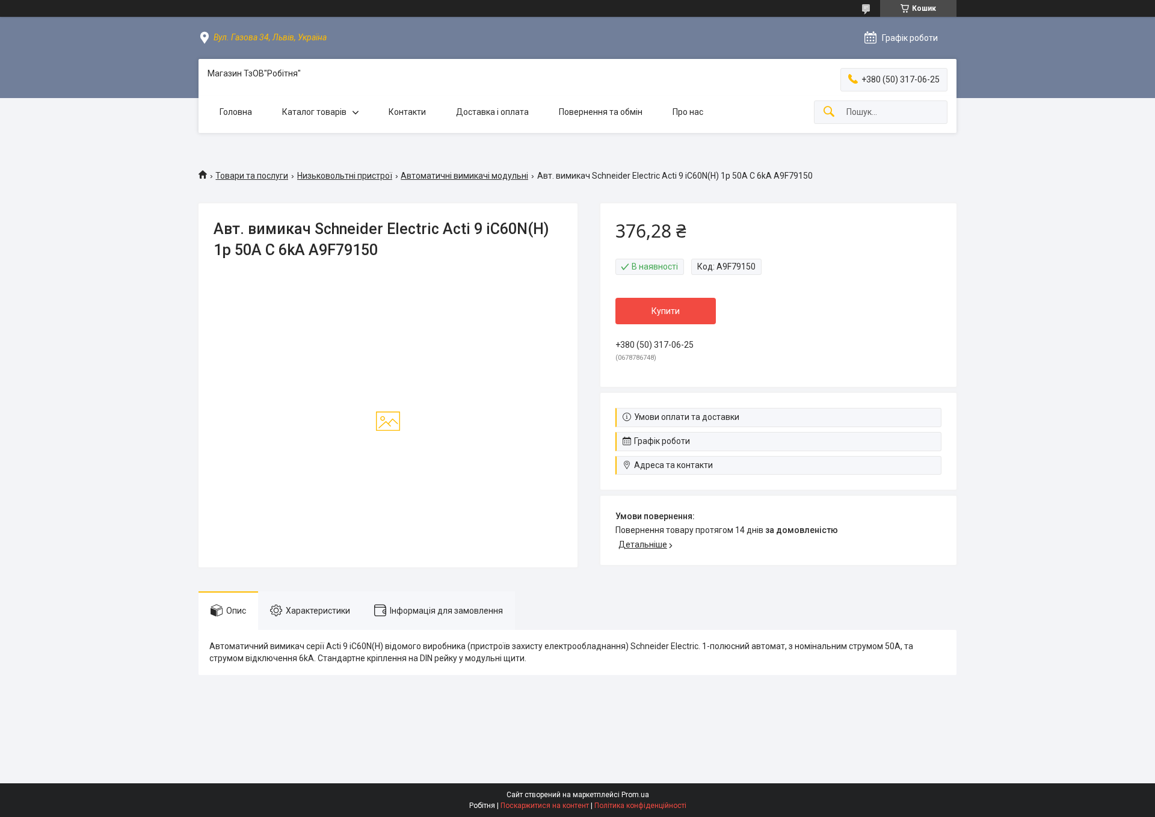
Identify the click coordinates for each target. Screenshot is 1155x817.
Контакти (407, 112)
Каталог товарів (314, 112)
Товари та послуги (251, 175)
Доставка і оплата (492, 112)
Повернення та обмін (600, 112)
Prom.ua (635, 795)
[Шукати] (829, 112)
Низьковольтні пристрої (344, 175)
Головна (236, 112)
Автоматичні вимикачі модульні (464, 175)
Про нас (688, 112)
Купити (665, 311)
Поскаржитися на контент (544, 805)
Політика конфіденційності (640, 805)
